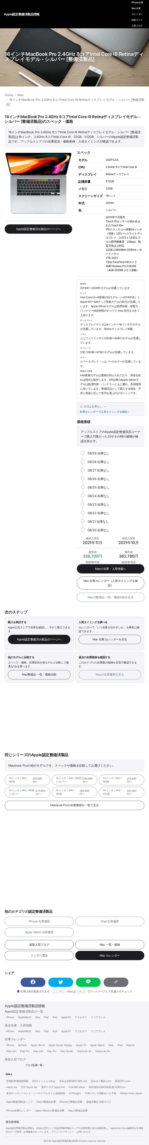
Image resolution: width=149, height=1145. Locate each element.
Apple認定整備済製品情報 (25, 1006)
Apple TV (81, 1045)
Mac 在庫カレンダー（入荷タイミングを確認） (110, 583)
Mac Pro (52, 1051)
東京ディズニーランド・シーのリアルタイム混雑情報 (35, 1093)
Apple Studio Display (60, 1045)
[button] (33, 982)
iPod (55, 1017)
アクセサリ (81, 1017)
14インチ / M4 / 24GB (119, 792)
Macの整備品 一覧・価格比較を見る (111, 597)
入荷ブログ (137, 25)
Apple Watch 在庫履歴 (39, 932)
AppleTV (66, 1017)
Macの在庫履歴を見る (110, 674)
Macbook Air (84, 1051)
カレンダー (137, 14)
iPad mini (11, 1051)
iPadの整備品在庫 (46, 1102)
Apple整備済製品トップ (19, 1102)
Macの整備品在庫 (78, 1110)
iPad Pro (24, 1051)
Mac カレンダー (110, 955)
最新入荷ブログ (39, 944)
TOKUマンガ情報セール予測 (100, 1093)
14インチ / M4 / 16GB (25, 780)
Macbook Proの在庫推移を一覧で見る (74, 805)
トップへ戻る (39, 955)
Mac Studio (66, 1051)
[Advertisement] (74, 717)
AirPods (22, 1045)
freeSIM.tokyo (77, 1087)
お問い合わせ (83, 1131)
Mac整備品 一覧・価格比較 (39, 674)
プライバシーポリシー (62, 1131)
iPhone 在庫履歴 (39, 921)
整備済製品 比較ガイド (98, 1102)
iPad (46, 1017)
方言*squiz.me (29, 1087)
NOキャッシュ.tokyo (43, 1081)
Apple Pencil (38, 1045)
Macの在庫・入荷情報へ (110, 569)
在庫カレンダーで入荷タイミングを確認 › (104, 411)
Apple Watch (97, 1045)
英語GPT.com (122, 1081)
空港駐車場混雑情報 (17, 1081)
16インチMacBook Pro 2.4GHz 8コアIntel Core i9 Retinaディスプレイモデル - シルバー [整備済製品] (74, 56)
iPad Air (130, 1045)
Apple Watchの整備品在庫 (49, 1110)
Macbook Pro (102, 1051)
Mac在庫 (136, 8)
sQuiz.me (11, 1087)
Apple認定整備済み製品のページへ (38, 229)
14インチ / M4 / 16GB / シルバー (74, 780)
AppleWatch (24, 1017)
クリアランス (98, 1017)
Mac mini (38, 1051)
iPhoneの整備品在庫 (71, 1102)
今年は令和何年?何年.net (73, 1081)
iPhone (10, 1017)
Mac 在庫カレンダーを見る (110, 639)
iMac (111, 1045)
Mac (37, 1017)
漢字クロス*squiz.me (53, 1087)
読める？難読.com (101, 1081)
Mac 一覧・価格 (110, 944)
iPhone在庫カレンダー (18, 1110)
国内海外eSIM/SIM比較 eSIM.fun (107, 1087)
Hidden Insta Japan (131, 1093)
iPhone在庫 (137, 2)
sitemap (101, 1140)
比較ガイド (137, 19)
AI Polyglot (75, 1093)
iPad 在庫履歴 (110, 921)
